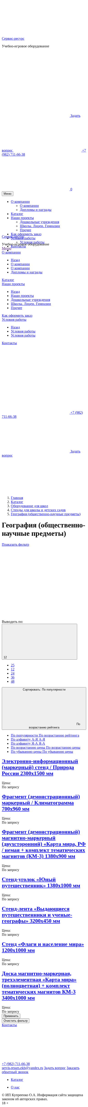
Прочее (16, 308)
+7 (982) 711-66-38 (16, 1064)
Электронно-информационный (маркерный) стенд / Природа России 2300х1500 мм (40, 767)
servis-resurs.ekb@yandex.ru (22, 1068)
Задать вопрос (55, 1068)
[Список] (35, 617)
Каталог (8, 280)
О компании (11, 252)
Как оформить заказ (17, 315)
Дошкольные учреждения (30, 300)
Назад (15, 260)
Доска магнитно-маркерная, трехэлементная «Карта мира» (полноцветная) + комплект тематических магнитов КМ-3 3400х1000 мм (39, 986)
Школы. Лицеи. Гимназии (31, 304)
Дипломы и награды (26, 272)
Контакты (18, 246)
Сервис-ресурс (13, 38)
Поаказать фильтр (15, 544)
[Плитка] (35, 583)
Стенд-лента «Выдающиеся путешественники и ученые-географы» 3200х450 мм (37, 915)
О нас (15, 1087)
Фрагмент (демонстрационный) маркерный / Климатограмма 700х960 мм (41, 803)
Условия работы (32, 242)
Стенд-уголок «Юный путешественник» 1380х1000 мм (41, 882)
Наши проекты (13, 284)
